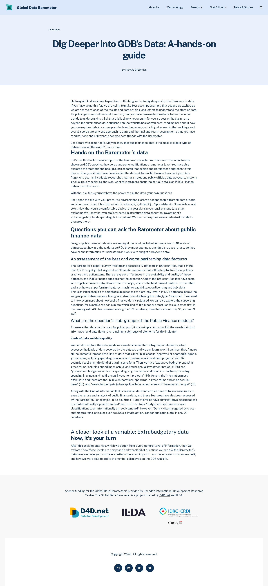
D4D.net (164, 495)
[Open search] (261, 7)
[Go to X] (139, 568)
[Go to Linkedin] (129, 568)
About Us (153, 7)
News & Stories (243, 7)
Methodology (175, 7)
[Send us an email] (118, 568)
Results (195, 7)
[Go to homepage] (31, 7)
